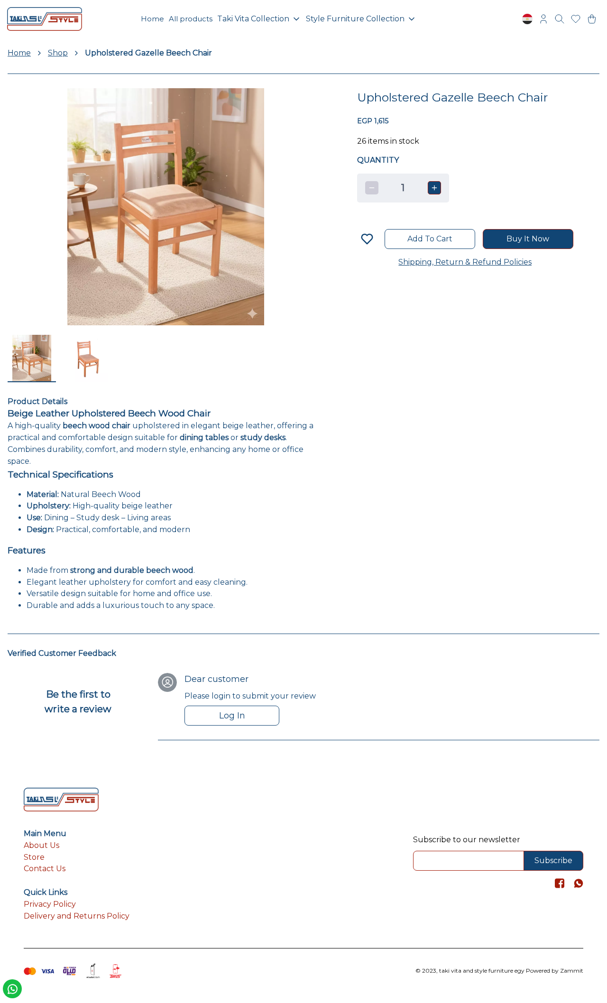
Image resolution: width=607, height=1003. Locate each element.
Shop (58, 52)
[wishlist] (576, 19)
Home (19, 52)
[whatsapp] (578, 883)
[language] (527, 19)
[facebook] (559, 883)
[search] (560, 19)
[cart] (592, 19)
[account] (543, 19)
